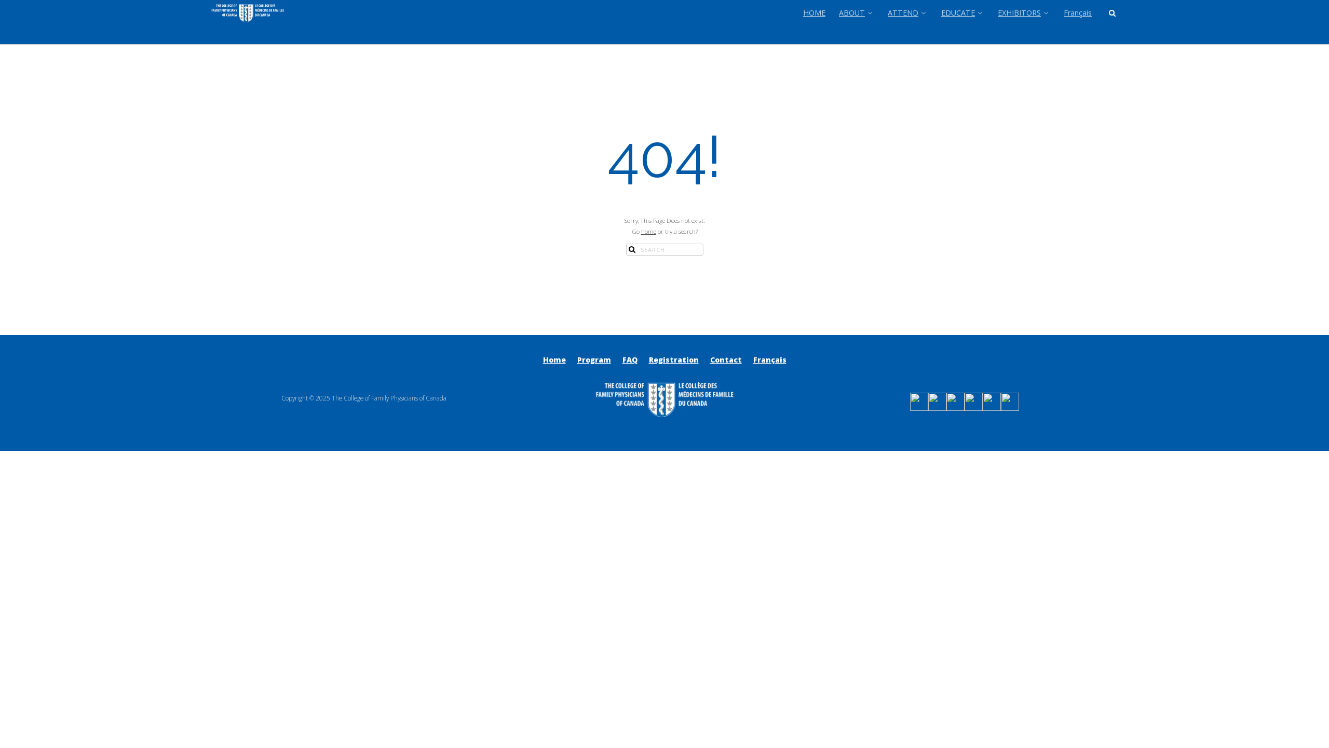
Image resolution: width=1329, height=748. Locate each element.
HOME (814, 13)
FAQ (630, 360)
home (648, 231)
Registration (674, 360)
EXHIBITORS (1019, 13)
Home (554, 360)
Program (594, 360)
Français (1078, 13)
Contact (726, 360)
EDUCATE (958, 13)
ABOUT (852, 13)
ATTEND (903, 13)
